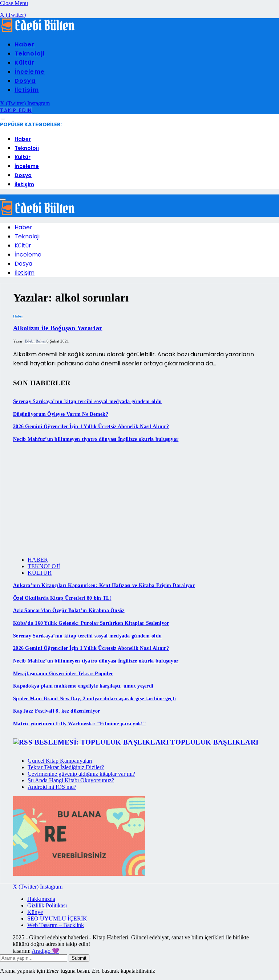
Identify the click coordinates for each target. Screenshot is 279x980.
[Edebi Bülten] (38, 31)
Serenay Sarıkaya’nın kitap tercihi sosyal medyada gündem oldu (87, 401)
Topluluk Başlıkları (214, 742)
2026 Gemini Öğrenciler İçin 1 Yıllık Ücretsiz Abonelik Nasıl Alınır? (91, 426)
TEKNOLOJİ (44, 566)
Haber (25, 44)
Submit (79, 958)
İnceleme (30, 71)
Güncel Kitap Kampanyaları (60, 761)
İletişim (27, 90)
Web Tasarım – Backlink (55, 925)
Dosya (25, 81)
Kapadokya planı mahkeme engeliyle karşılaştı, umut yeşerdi (83, 686)
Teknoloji (30, 53)
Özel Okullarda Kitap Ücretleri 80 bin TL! (62, 598)
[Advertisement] (139, 500)
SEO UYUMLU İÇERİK (57, 918)
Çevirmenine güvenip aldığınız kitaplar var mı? (81, 774)
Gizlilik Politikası (47, 905)
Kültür (25, 62)
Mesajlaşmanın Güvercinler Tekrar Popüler (63, 673)
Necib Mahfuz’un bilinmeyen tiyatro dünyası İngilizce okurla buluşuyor (95, 439)
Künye (35, 912)
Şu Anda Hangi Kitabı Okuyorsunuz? (71, 780)
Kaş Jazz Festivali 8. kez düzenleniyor (56, 711)
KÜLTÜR (40, 573)
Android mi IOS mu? (52, 787)
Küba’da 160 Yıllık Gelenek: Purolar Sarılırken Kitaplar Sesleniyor (91, 623)
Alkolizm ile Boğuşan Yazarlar (57, 328)
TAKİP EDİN (16, 110)
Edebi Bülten (35, 341)
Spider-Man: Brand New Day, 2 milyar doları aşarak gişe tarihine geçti (94, 698)
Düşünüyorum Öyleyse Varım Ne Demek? (60, 414)
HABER (38, 560)
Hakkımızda (41, 899)
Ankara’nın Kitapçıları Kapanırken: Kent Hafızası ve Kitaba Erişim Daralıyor (104, 585)
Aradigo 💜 (45, 951)
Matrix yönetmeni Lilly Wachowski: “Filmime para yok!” (79, 723)
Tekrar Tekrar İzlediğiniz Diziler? (66, 767)
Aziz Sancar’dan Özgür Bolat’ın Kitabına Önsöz (69, 610)
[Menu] (3, 119)
